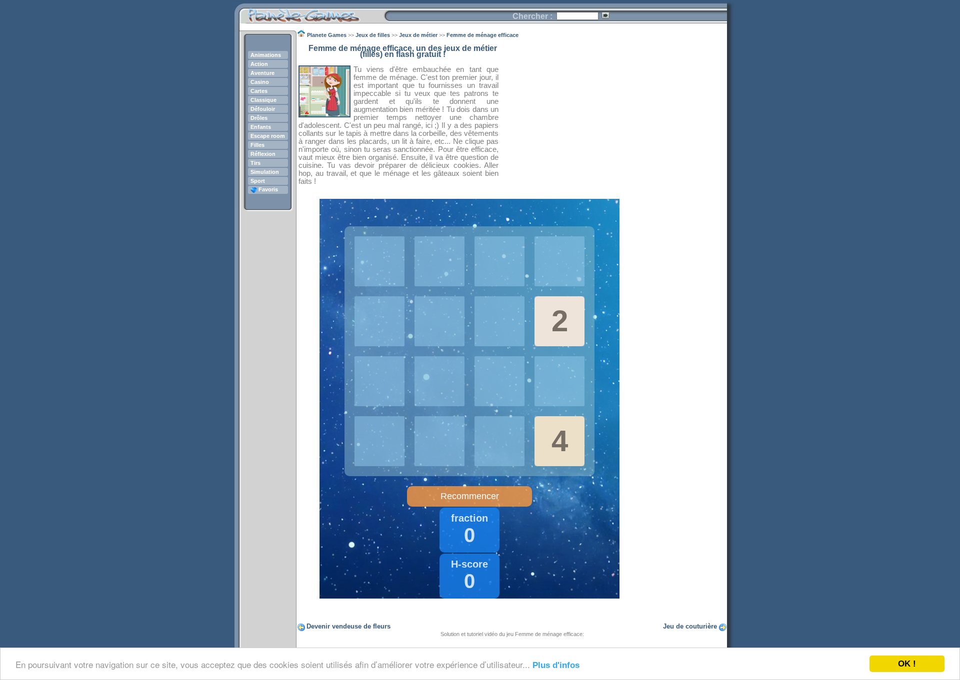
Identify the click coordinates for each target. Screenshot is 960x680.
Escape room (267, 136)
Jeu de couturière (690, 626)
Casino (259, 82)
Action (259, 64)
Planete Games (311, 12)
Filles (257, 145)
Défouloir (262, 109)
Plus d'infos (556, 665)
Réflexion (263, 154)
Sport (257, 181)
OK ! (907, 664)
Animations (265, 55)
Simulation (264, 172)
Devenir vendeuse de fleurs (348, 626)
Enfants (260, 127)
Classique (263, 100)
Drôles (259, 118)
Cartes (259, 91)
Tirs (255, 163)
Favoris (267, 189)
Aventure (262, 73)
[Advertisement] (613, 115)
